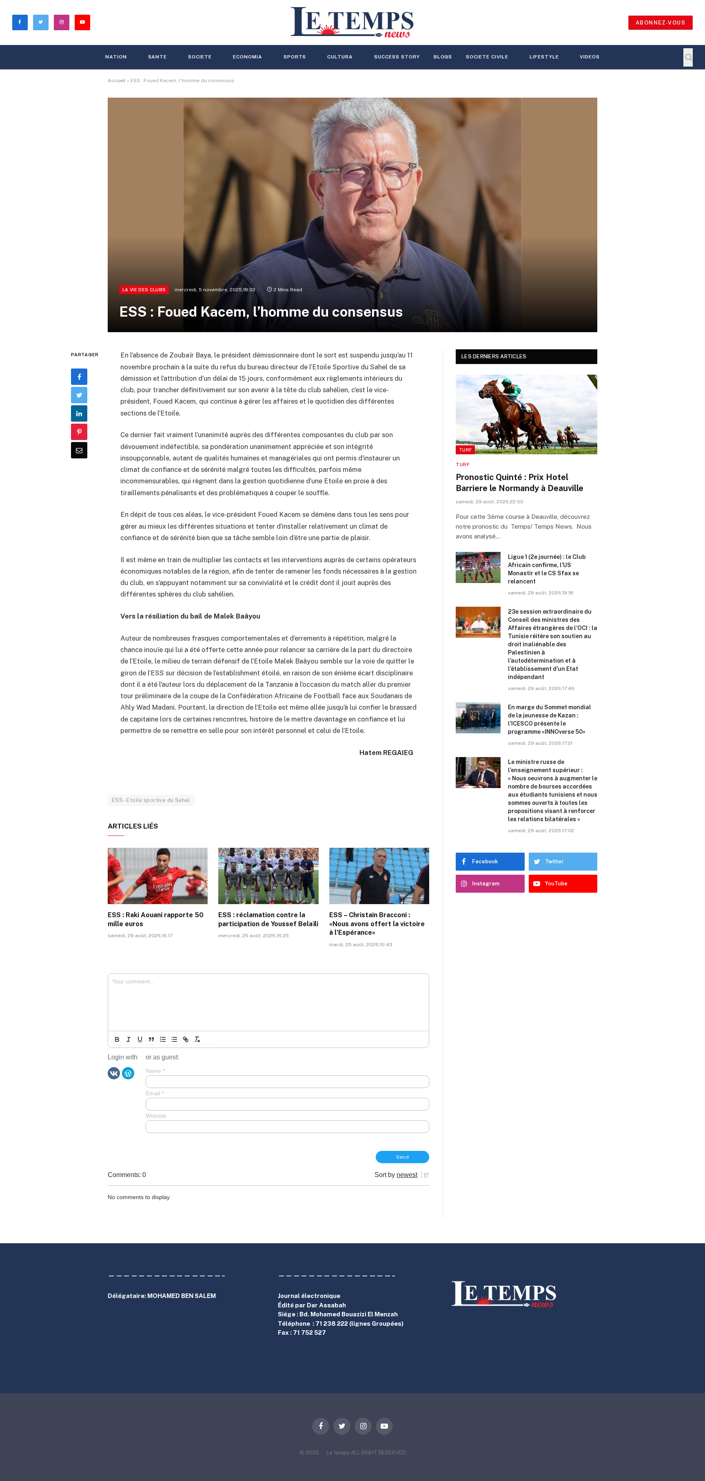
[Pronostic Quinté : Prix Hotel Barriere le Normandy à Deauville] (526, 414)
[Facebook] (79, 377)
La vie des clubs (144, 289)
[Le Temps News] (352, 22)
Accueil (117, 80)
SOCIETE (200, 57)
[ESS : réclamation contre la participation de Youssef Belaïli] (268, 876)
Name (155, 1071)
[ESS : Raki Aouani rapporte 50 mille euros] (158, 876)
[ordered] (162, 1039)
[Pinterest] (79, 432)
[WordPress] (128, 1072)
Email (155, 1093)
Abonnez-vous (660, 23)
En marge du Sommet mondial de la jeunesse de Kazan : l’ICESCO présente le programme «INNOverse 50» (549, 719)
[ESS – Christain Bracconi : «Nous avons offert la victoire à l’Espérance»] (379, 876)
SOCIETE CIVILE (487, 57)
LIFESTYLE (544, 57)
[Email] (79, 450)
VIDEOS (590, 57)
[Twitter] (79, 395)
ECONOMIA (247, 57)
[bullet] (174, 1039)
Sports (295, 57)
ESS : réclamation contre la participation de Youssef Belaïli (268, 919)
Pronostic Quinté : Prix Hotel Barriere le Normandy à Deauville (519, 482)
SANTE (157, 57)
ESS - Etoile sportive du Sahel (151, 800)
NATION (116, 57)
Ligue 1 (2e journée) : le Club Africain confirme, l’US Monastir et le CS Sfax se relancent (547, 569)
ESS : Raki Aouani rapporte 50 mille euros (156, 919)
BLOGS (443, 57)
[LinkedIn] (79, 413)
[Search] (688, 57)
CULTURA (340, 57)
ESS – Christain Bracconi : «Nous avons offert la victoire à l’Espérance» (377, 924)
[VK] (114, 1072)
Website (156, 1115)
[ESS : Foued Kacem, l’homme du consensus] (352, 215)
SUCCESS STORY (396, 57)
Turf (465, 449)
